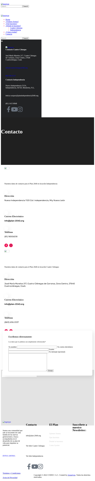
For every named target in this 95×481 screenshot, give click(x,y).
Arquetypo (71, 475)
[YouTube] (14, 109)
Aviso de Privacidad (10, 478)
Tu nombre (12, 347)
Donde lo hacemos (56, 441)
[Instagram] (20, 109)
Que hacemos (54, 437)
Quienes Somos (55, 434)
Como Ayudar (54, 445)
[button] (12, 455)
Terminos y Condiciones (12, 473)
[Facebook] (8, 109)
